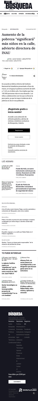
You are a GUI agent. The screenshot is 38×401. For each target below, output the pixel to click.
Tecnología (19, 348)
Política (18, 324)
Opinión (21, 13)
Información (14, 29)
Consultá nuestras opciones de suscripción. (17, 151)
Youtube (26, 334)
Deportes (19, 345)
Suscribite (17, 381)
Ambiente (7, 13)
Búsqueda (5, 29)
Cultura (14, 13)
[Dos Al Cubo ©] (28, 391)
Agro (17, 337)
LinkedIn (27, 337)
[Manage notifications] (33, 393)
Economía (19, 329)
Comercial (11, 329)
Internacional (30, 13)
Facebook (27, 329)
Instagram (27, 332)
